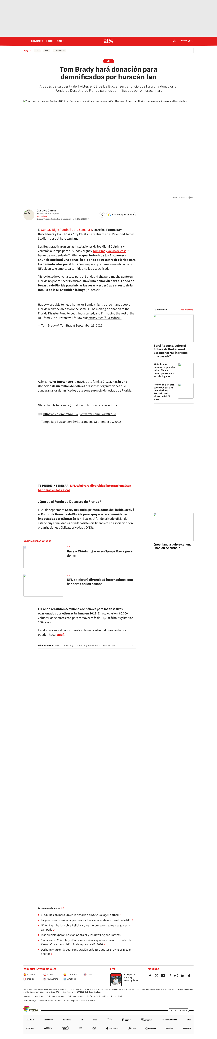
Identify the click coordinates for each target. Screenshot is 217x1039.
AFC (37, 50)
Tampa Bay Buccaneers (87, 645)
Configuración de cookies (97, 996)
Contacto (27, 996)
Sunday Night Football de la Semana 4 (66, 229)
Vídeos (60, 41)
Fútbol (49, 41)
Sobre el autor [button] (43, 216)
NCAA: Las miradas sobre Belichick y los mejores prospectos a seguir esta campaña (85, 927)
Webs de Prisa (180, 1010)
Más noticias (186, 309)
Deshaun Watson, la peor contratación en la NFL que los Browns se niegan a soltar (86, 952)
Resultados (37, 41)
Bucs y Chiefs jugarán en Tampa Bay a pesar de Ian (100, 553)
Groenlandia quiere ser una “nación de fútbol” (172, 546)
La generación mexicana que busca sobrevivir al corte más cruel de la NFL (86, 920)
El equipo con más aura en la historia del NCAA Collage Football (80, 915)
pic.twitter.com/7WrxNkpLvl (97, 414)
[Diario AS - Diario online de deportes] (108, 41)
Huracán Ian (108, 645)
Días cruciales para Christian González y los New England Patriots (80, 935)
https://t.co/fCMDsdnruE (104, 317)
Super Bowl (59, 50)
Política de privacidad (55, 996)
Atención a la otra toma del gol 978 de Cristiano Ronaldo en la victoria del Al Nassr (164, 392)
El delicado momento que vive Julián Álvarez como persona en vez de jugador (165, 370)
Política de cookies (75, 996)
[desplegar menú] (25, 41)
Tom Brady (67, 645)
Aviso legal (39, 996)
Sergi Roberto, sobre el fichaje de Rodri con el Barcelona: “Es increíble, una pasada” (171, 351)
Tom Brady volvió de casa (109, 251)
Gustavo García (46, 210)
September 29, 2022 (89, 325)
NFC (47, 50)
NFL (25, 50)
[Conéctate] (175, 41)
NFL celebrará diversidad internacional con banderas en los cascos (100, 582)
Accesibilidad (116, 996)
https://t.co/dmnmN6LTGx (60, 414)
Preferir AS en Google (123, 214)
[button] (102, 215)
